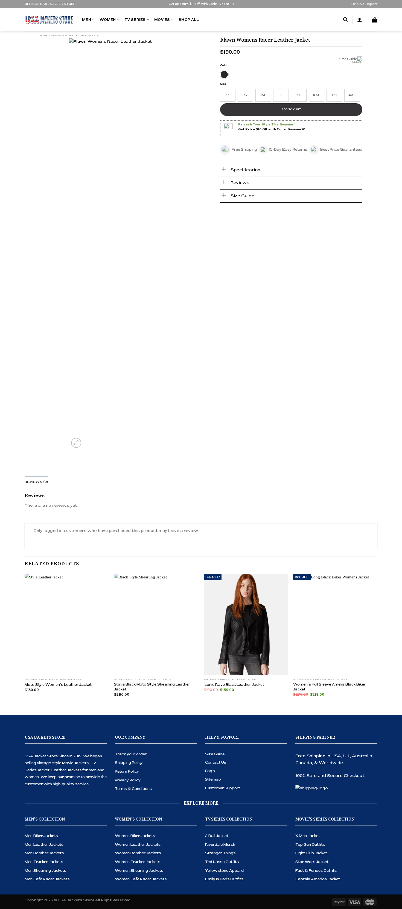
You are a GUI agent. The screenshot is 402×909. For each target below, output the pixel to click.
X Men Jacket (307, 835)
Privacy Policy (128, 780)
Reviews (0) (36, 482)
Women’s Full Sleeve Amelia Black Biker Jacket (329, 687)
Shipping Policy (129, 762)
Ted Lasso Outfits (222, 861)
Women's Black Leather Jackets (75, 35)
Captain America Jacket (317, 879)
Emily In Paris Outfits (224, 879)
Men (86, 19)
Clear (357, 62)
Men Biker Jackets (41, 835)
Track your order (131, 754)
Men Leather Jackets (44, 844)
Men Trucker (37, 861)
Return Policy (127, 771)
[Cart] (374, 20)
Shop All (189, 19)
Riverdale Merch (220, 844)
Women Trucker (130, 861)
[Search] (345, 19)
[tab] (36, 482)
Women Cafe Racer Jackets (141, 879)
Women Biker (128, 835)
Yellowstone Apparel (224, 870)
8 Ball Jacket (216, 835)
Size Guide (215, 754)
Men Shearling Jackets (45, 870)
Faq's (210, 771)
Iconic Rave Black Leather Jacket (234, 684)
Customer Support (222, 788)
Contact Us (215, 762)
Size (223, 83)
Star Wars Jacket (311, 861)
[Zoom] (76, 443)
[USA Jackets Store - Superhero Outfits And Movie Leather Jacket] (49, 19)
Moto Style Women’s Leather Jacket (58, 684)
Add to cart (291, 109)
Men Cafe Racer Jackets (47, 879)
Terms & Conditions (133, 788)
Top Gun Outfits (310, 844)
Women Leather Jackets (138, 844)
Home (44, 35)
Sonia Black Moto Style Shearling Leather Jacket (152, 687)
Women (108, 19)
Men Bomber (37, 853)
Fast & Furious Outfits (316, 870)
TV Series (134, 19)
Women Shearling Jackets (139, 870)
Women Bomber (130, 853)
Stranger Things (220, 853)
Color (224, 65)
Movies (162, 19)
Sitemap (213, 779)
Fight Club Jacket (311, 853)
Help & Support (364, 4)
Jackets (56, 853)
